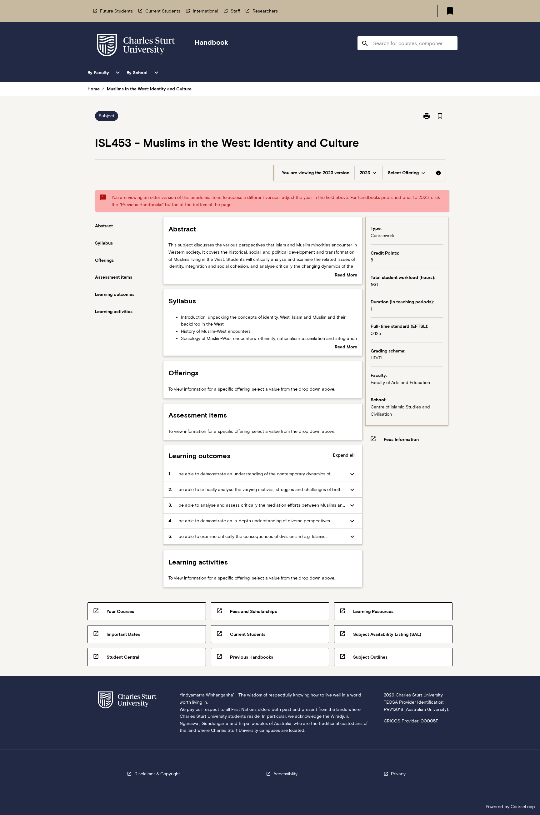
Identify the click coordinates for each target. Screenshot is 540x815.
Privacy (398, 773)
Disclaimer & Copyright (157, 773)
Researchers (265, 10)
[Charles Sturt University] (136, 46)
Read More (346, 275)
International (205, 10)
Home (94, 88)
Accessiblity (285, 773)
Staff (235, 10)
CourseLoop (523, 806)
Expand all (344, 455)
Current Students (162, 10)
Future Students (116, 10)
